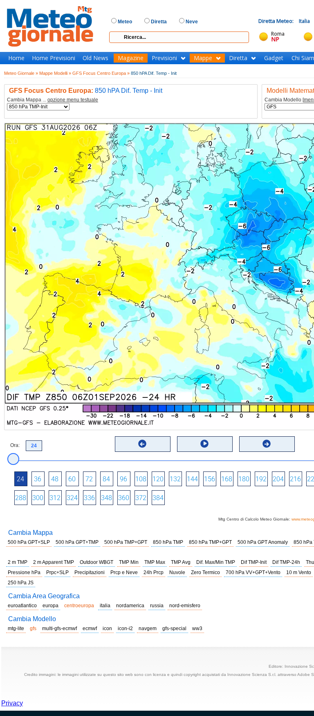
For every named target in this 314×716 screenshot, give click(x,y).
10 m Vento (298, 572)
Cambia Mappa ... (52, 100)
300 (37, 498)
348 (106, 498)
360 (123, 498)
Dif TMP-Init (254, 562)
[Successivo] (267, 444)
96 (123, 479)
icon (107, 628)
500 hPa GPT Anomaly (263, 542)
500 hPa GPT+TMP (77, 542)
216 (295, 479)
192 (261, 479)
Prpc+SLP (57, 572)
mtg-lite (16, 628)
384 (158, 498)
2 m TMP (17, 562)
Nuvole (177, 572)
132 (175, 479)
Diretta (238, 58)
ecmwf (90, 628)
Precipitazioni (89, 572)
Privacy (12, 703)
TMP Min (129, 562)
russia (157, 605)
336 (89, 498)
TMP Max (154, 562)
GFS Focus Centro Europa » (101, 73)
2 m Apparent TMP (53, 562)
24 (20, 479)
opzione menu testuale (72, 100)
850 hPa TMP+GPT (210, 542)
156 (209, 479)
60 (72, 479)
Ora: (15, 445)
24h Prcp (154, 572)
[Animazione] (204, 444)
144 (192, 479)
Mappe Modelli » (55, 73)
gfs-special (174, 628)
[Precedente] (142, 444)
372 (140, 498)
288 (20, 498)
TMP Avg (181, 562)
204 (278, 479)
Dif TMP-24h (286, 562)
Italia (304, 21)
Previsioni (164, 58)
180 (243, 479)
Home (16, 58)
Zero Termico (205, 572)
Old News (95, 58)
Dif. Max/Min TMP (215, 562)
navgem (148, 628)
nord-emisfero (184, 605)
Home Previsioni (53, 58)
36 (37, 479)
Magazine (131, 58)
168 (226, 479)
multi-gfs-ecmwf (59, 628)
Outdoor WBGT (96, 562)
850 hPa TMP (168, 542)
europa (50, 605)
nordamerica (130, 605)
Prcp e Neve (124, 572)
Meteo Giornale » (21, 73)
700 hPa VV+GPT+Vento (253, 572)
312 (55, 498)
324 (72, 498)
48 (54, 479)
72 (89, 479)
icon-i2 (125, 628)
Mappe (203, 58)
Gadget (273, 58)
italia (105, 605)
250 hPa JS (21, 583)
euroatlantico (22, 605)
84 (106, 479)
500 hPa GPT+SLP (29, 542)
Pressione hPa (24, 572)
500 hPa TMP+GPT (125, 542)
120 (158, 479)
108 (140, 479)
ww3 (197, 628)
